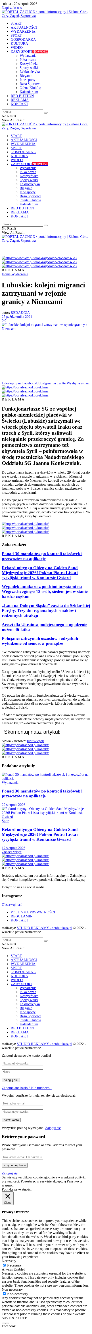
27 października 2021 (17, 316)
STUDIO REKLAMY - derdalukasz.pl (44, 928)
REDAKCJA (20, 312)
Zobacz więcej (12, 852)
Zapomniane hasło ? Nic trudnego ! (27, 1088)
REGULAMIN (22, 916)
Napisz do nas (12, 8)
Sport (5, 821)
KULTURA (19, 43)
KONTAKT (19, 104)
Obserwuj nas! (12, 904)
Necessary (14, 1265)
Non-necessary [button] (12, 1289)
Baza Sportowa (30, 84)
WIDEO (17, 47)
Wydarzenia (28, 55)
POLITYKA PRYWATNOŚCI (33, 912)
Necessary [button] (9, 1261)
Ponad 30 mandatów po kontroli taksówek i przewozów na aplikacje (42, 556)
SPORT (16, 35)
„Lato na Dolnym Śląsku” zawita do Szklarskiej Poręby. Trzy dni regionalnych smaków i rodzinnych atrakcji (46, 610)
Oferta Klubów (30, 88)
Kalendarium (29, 92)
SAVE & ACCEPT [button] (15, 1318)
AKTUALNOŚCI (24, 27)
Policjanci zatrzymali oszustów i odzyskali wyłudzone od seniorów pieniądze (40, 641)
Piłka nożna (28, 59)
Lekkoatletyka (30, 72)
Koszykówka (29, 63)
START (16, 23)
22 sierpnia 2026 (13, 805)
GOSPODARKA (23, 39)
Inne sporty (28, 80)
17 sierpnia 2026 (13, 848)
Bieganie (26, 76)
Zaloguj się (53, 1128)
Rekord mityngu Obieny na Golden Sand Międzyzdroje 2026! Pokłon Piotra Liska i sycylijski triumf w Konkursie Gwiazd (40, 572)
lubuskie (33, 741)
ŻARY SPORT (29, 51)
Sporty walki (29, 68)
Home (6, 274)
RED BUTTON (22, 96)
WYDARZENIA (23, 31)
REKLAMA (20, 100)
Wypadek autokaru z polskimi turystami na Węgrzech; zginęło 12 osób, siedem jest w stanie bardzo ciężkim (45, 591)
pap (41, 741)
